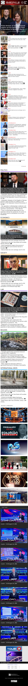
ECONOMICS (5, 218)
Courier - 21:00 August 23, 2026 (9, 603)
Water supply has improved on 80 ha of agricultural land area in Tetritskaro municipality (13, 364)
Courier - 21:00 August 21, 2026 (9, 622)
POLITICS (4, 170)
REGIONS (4, 330)
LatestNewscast (14, 653)
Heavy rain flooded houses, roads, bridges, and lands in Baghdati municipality (13, 349)
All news (23, 166)
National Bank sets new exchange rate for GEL (13, 240)
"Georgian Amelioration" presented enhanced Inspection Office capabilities (13, 352)
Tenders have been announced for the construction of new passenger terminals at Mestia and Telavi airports (12, 237)
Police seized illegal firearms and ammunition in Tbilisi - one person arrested (13, 314)
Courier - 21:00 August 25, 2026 (9, 564)
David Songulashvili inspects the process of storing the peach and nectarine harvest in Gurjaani (12, 247)
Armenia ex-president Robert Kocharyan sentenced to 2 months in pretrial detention (12, 398)
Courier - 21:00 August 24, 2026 (9, 583)
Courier (2, 526)
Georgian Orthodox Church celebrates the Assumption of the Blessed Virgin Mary (12, 285)
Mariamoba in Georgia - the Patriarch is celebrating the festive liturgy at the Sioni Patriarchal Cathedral (12, 280)
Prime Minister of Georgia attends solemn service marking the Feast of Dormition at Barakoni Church (14, 276)
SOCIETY (4, 253)
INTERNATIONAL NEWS (9, 368)
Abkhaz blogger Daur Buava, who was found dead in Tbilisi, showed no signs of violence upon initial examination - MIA (13, 272)
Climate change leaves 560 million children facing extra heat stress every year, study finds (13, 387)
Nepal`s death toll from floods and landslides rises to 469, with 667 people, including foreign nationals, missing (13, 391)
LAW (2, 289)
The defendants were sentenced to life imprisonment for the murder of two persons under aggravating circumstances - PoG (14, 321)
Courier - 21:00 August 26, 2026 (9, 544)
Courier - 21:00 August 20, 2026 (9, 642)
